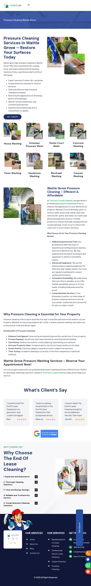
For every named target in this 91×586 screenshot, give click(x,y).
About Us (34, 544)
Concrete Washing (78, 144)
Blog (32, 548)
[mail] (11, 543)
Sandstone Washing (34, 175)
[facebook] (9, 538)
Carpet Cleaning (59, 561)
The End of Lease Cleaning (61, 200)
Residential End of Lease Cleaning (58, 542)
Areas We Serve (45, 582)
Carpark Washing (78, 175)
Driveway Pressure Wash (34, 144)
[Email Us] (88, 571)
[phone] (15, 543)
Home (32, 539)
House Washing (13, 143)
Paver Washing (12, 173)
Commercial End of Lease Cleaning (57, 553)
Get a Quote (79, 528)
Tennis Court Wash (56, 144)
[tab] (21, 476)
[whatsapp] (17, 538)
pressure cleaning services (69, 203)
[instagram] (13, 538)
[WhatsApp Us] (88, 565)
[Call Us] (88, 553)
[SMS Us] (88, 559)
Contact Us (34, 553)
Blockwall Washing (56, 175)
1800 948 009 (79, 547)
